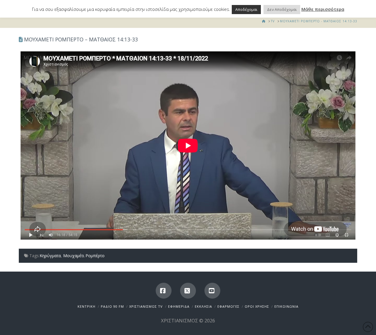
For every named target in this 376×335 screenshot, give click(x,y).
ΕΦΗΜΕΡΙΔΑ (178, 306)
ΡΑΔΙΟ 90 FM (112, 306)
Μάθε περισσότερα (322, 9)
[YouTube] (212, 291)
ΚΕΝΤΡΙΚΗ (86, 306)
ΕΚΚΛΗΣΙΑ (203, 306)
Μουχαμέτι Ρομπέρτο (84, 255)
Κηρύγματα (50, 255)
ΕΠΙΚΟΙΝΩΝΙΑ (286, 306)
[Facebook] (164, 291)
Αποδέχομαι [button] (246, 9)
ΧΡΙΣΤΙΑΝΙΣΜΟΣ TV (146, 306)
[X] (188, 291)
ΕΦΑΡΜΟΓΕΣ (228, 306)
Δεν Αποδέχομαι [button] (282, 9)
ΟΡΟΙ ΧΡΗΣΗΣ (257, 306)
